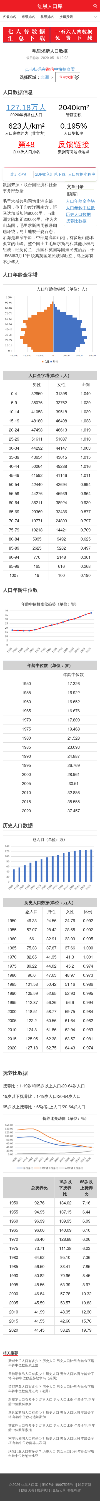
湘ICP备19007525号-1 (59, 1484)
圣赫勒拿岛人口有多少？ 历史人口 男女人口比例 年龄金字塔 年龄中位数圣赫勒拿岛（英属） (51, 1375)
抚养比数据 (76, 221)
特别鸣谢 (74, 1490)
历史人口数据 (78, 214)
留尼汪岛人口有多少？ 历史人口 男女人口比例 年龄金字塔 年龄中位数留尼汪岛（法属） (51, 1388)
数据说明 (27, 1490)
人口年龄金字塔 (80, 201)
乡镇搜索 (66, 16)
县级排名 (47, 16)
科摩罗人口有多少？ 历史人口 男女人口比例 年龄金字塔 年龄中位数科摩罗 (51, 1401)
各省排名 (9, 16)
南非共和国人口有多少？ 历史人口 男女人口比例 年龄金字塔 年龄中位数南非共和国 (51, 1440)
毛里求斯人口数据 (50, 51)
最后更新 (84, 1484)
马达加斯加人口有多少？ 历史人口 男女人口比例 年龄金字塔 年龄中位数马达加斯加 (51, 1414)
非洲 (45, 77)
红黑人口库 (50, 5)
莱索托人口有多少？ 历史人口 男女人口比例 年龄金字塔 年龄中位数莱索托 (51, 1427)
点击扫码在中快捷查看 (50, 69)
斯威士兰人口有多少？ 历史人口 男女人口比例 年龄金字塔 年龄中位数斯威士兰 (51, 1362)
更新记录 (59, 1490)
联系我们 (43, 1490)
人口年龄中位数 (80, 207)
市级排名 (28, 16)
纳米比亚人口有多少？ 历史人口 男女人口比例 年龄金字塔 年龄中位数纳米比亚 (51, 1453)
